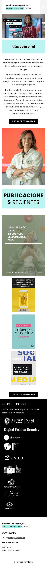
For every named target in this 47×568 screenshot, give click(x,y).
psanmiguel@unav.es (16, 537)
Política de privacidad (11, 550)
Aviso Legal (6, 547)
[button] (42, 6)
